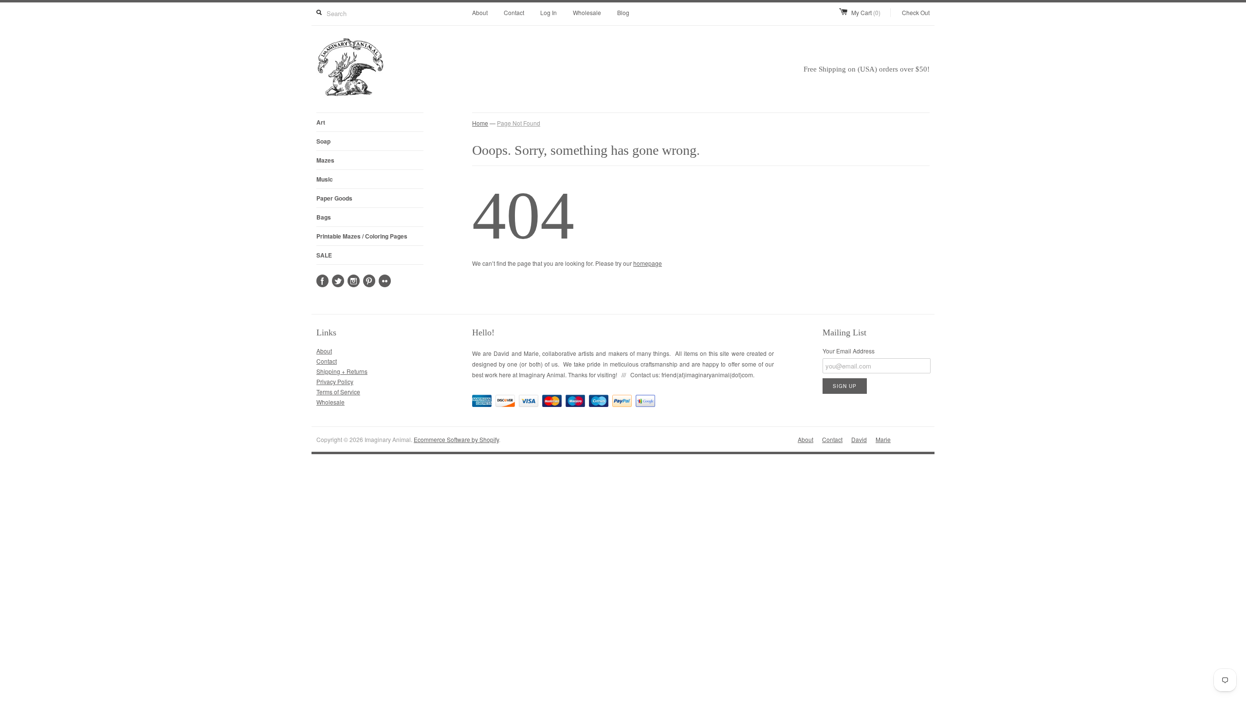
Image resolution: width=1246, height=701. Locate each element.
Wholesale (587, 12)
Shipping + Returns (341, 371)
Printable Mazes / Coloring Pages (361, 236)
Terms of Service (338, 391)
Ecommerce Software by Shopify (456, 439)
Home (480, 123)
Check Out (916, 12)
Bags (323, 217)
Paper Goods (334, 198)
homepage (647, 263)
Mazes (325, 160)
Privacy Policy (334, 381)
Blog (623, 12)
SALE (324, 255)
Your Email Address (849, 351)
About (480, 12)
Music (324, 179)
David (859, 439)
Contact (514, 12)
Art (320, 122)
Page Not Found (518, 123)
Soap (323, 141)
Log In (548, 12)
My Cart (865, 12)
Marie (883, 439)
